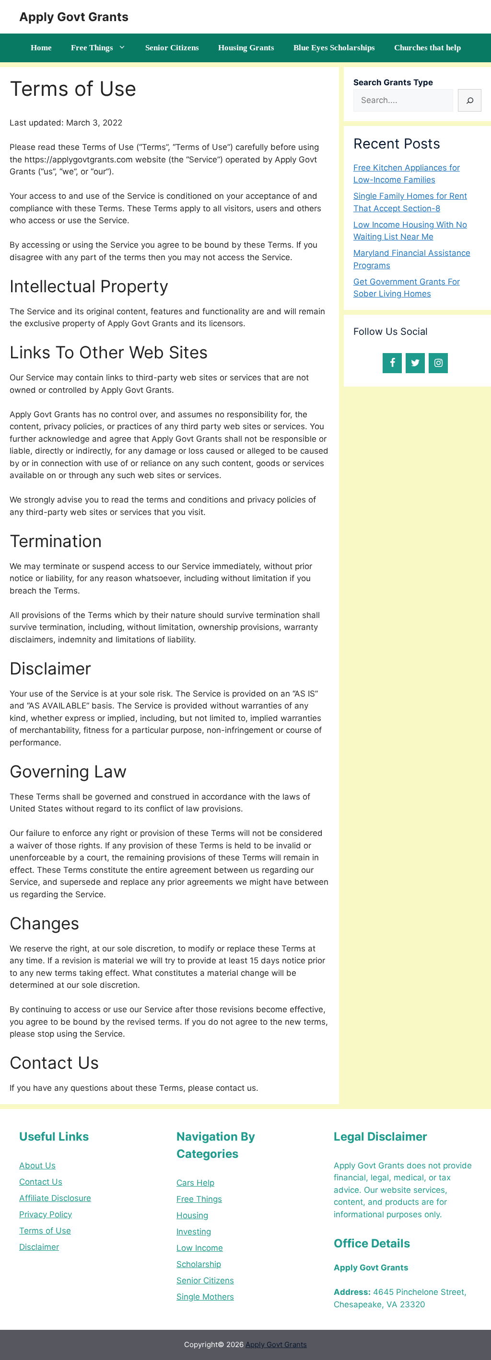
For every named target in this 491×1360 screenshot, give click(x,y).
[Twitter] (415, 363)
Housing (192, 1215)
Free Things (92, 47)
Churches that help (427, 47)
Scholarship (198, 1264)
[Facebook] (392, 363)
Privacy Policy (45, 1214)
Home (41, 47)
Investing (193, 1231)
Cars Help (195, 1183)
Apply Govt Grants (74, 17)
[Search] (469, 100)
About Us (37, 1165)
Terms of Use (45, 1230)
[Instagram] (438, 363)
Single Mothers (205, 1297)
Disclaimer (39, 1247)
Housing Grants (246, 47)
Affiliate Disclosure (55, 1198)
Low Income (199, 1248)
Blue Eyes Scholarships (334, 47)
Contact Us (40, 1182)
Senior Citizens (172, 47)
